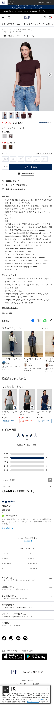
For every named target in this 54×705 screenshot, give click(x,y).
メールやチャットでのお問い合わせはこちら (17, 607)
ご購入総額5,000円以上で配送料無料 (14, 598)
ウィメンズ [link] (28, 24)
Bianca (51, 363)
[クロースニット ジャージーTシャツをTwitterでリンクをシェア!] (38, 321)
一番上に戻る (27, 541)
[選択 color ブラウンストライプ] (11, 136)
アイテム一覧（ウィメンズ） (12, 32)
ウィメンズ (13, 30)
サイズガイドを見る (44, 154)
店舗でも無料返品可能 (14, 189)
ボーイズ (31, 559)
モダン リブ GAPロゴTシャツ (26, 413)
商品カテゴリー (25, 30)
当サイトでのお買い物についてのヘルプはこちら (18, 580)
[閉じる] (47, 689)
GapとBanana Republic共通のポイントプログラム (19, 617)
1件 (50, 123)
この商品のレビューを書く (27, 445)
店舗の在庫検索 (27, 173)
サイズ (4, 154)
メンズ (30, 553)
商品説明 (5, 196)
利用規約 (36, 684)
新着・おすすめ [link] (8, 24)
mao (7, 361)
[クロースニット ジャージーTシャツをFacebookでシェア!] (32, 321)
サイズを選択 (31, 167)
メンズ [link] (37, 24)
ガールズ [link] (46, 24)
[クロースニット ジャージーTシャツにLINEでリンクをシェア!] (44, 321)
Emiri (29, 363)
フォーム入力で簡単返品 (15, 185)
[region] (25, 694)
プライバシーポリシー (22, 684)
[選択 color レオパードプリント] (11, 147)
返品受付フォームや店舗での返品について (16, 589)
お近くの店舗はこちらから (11, 626)
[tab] (27, 181)
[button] (44, 2)
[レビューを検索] (50, 480)
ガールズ (5, 559)
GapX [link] (19, 24)
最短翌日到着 (11, 181)
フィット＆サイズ (9, 275)
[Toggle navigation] (3, 17)
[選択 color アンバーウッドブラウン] (5, 147)
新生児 (4, 569)
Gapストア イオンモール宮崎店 (33, 368)
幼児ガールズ (6, 564)
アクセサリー (32, 569)
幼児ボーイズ (32, 564)
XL (44, 159)
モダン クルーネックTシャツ (9, 413)
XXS (6, 159)
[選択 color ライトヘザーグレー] (5, 136)
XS (13, 159)
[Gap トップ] (27, 17)
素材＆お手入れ (8, 313)
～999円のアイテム (12, 251)
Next (50, 75)
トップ (4, 30)
